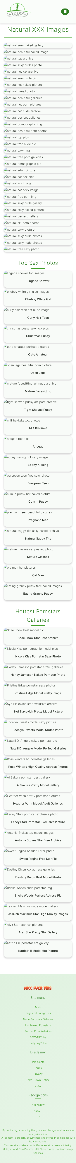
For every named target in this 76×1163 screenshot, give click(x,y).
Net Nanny (38, 1104)
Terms (38, 1068)
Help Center (38, 1061)
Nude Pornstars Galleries (38, 1019)
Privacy (38, 1073)
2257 (38, 1086)
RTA (38, 1116)
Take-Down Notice (38, 1080)
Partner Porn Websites (38, 1031)
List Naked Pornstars (38, 1025)
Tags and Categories (38, 1013)
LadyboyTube (38, 1043)
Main (38, 1007)
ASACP (38, 1110)
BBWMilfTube (38, 1037)
